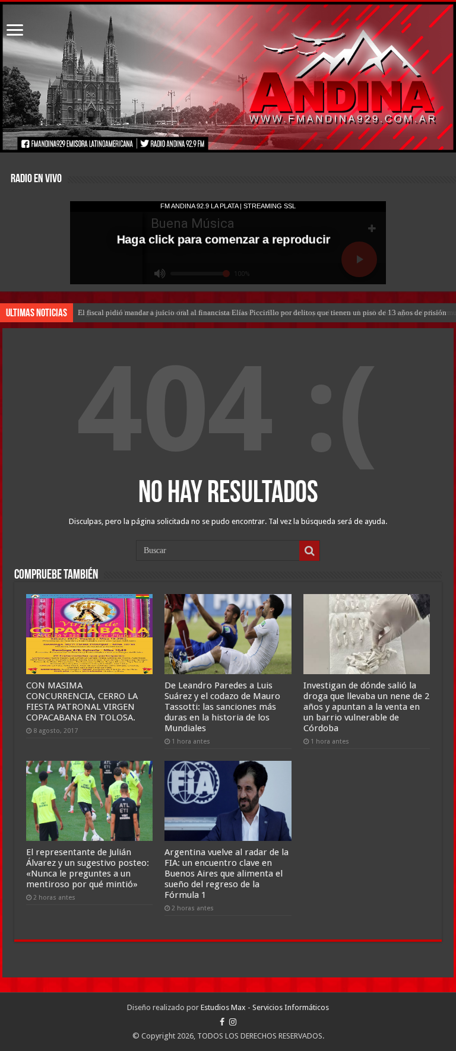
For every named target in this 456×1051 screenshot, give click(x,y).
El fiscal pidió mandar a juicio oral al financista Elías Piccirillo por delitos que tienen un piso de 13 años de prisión (262, 312)
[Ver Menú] (15, 31)
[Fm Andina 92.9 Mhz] (228, 77)
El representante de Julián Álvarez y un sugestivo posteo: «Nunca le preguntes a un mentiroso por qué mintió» (87, 868)
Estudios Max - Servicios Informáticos (265, 1007)
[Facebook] (222, 1022)
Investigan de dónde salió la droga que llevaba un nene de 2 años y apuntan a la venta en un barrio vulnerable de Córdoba (366, 707)
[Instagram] (233, 1022)
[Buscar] (309, 551)
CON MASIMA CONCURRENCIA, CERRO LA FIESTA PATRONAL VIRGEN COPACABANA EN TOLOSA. (82, 701)
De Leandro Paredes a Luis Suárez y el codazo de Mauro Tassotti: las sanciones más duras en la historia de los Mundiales (222, 707)
